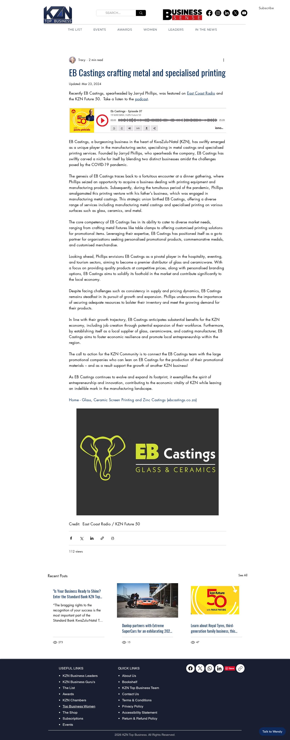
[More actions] (223, 59)
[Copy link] (240, 668)
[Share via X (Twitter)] (81, 538)
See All (242, 575)
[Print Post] (113, 538)
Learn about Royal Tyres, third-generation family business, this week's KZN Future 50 (213, 628)
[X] (235, 13)
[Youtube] (244, 13)
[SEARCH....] (141, 13)
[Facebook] (209, 13)
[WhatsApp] (210, 668)
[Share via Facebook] (71, 538)
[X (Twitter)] (200, 668)
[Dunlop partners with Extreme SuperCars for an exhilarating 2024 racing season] (147, 600)
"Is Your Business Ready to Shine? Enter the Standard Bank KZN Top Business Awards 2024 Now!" (77, 593)
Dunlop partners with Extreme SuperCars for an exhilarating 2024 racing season (147, 628)
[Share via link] (102, 538)
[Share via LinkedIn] (92, 538)
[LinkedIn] (227, 13)
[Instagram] (218, 13)
